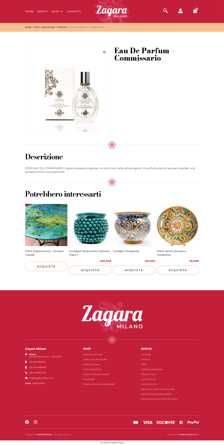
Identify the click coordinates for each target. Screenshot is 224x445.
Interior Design (91, 364)
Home (29, 11)
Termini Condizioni (151, 369)
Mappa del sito (149, 384)
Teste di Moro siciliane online (99, 384)
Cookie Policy (148, 379)
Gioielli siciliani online (95, 359)
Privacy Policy (149, 374)
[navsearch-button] (165, 11)
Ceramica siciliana (93, 354)
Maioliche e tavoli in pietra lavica (159, 399)
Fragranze (48, 27)
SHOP (87, 349)
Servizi (42, 11)
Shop (55, 11)
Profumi (62, 27)
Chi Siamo (146, 354)
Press (144, 364)
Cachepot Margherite (126, 251)
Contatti (74, 11)
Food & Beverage (92, 369)
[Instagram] (35, 422)
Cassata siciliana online (96, 374)
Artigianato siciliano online (156, 394)
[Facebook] (27, 422)
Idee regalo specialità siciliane (158, 389)
